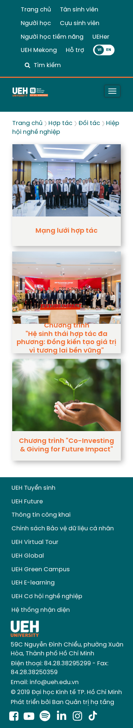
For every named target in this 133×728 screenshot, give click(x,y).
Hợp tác (60, 123)
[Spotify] (46, 716)
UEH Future (27, 502)
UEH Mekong (39, 50)
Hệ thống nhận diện (40, 610)
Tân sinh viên (79, 10)
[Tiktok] (93, 716)
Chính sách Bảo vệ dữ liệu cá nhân (62, 529)
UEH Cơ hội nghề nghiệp (46, 596)
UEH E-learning (33, 583)
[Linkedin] (63, 716)
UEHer (100, 37)
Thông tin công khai (41, 515)
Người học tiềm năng (52, 37)
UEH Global (27, 556)
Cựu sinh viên (79, 23)
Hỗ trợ (75, 50)
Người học (36, 23)
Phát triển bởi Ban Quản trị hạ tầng (62, 702)
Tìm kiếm (47, 65)
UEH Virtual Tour (34, 542)
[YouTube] (29, 716)
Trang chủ (36, 10)
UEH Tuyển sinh (33, 488)
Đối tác (89, 123)
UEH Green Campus (40, 569)
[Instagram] (79, 716)
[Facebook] (13, 716)
